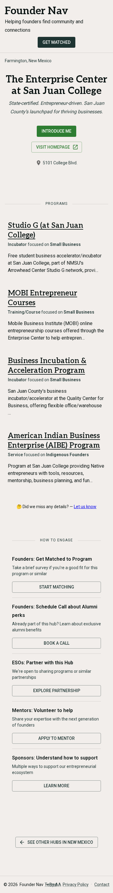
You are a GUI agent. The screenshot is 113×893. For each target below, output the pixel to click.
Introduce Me (56, 131)
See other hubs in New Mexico (60, 842)
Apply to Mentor (56, 738)
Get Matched (56, 42)
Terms (51, 884)
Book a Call (56, 643)
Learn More (56, 785)
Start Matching (56, 587)
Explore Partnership (56, 690)
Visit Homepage (53, 147)
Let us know (85, 506)
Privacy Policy (76, 884)
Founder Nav (36, 11)
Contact (101, 884)
